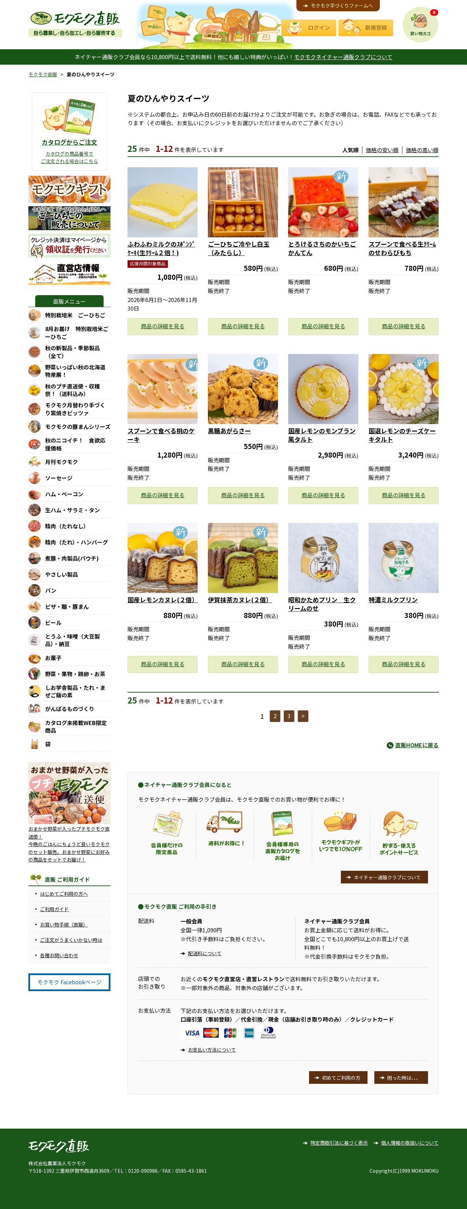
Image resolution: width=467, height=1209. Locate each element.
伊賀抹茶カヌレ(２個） (240, 599)
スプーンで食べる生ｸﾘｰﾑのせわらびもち (402, 248)
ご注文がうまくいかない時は (71, 939)
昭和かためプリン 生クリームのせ (322, 604)
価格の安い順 (382, 150)
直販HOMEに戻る (417, 745)
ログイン (319, 27)
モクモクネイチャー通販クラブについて (343, 57)
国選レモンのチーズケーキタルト (402, 435)
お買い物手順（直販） (64, 924)
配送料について (205, 953)
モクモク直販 (42, 74)
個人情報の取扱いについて (410, 1142)
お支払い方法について (212, 1049)
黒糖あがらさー (229, 430)
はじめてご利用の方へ (64, 893)
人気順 (350, 150)
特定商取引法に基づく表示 (339, 1142)
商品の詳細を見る (163, 326)
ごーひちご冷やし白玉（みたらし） (238, 248)
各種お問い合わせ (59, 955)
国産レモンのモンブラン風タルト (322, 435)
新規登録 (376, 27)
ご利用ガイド (54, 909)
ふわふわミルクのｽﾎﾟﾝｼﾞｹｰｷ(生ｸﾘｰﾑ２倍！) (161, 248)
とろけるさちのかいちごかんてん (322, 248)
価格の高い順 (422, 150)
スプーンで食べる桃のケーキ (161, 435)
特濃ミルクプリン (393, 599)
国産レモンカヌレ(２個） (163, 599)
